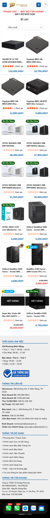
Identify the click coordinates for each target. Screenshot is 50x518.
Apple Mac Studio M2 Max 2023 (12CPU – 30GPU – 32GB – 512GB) (12, 314)
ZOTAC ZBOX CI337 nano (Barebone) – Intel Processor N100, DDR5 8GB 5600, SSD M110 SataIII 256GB (12, 228)
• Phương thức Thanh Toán (14, 438)
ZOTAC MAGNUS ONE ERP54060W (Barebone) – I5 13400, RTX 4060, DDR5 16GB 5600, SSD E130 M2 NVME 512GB (12, 186)
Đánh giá (18, 150)
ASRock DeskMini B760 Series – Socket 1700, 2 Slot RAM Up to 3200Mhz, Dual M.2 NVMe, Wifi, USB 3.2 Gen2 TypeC (37, 314)
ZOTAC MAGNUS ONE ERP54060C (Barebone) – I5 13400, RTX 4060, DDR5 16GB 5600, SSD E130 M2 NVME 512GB (36, 186)
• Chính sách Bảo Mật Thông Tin (16, 446)
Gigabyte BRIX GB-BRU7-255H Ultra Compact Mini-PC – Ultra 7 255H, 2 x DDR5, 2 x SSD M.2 (37, 60)
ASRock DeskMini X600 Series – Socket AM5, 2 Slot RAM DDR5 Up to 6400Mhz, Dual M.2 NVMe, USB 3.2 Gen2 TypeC (12, 270)
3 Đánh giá (18, 66)
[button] (4, 5)
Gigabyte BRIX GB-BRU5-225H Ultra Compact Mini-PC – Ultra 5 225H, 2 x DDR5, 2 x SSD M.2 (12, 102)
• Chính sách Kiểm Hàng (13, 457)
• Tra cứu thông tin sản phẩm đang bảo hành (22, 473)
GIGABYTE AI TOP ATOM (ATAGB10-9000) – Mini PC (12, 60)
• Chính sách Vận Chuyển (13, 453)
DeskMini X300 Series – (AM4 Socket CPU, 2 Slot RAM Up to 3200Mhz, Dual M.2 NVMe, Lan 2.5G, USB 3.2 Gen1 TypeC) (37, 270)
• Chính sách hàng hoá (12, 465)
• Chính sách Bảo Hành (12, 449)
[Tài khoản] (38, 5)
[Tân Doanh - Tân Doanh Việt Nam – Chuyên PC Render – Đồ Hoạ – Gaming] (18, 5)
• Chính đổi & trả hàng (12, 461)
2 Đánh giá (43, 66)
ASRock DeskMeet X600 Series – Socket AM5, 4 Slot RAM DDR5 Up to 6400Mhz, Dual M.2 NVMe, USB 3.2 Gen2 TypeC (37, 228)
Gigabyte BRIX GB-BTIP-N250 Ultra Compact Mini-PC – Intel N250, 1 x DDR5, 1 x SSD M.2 (37, 102)
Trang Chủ (10, 11)
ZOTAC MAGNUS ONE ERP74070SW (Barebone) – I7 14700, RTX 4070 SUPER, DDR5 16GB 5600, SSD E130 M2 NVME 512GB (12, 144)
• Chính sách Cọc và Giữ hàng (15, 442)
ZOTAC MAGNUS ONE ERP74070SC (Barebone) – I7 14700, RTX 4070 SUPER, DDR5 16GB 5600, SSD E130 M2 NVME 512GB (37, 144)
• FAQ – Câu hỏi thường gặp (14, 469)
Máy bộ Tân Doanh (32, 11)
